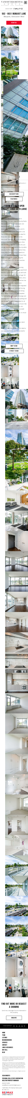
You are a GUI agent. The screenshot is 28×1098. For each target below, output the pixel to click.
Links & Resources (7, 1047)
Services (4, 1042)
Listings (4, 1038)
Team (3, 1035)
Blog (3, 1052)
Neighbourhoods (7, 1040)
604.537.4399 (8, 9)
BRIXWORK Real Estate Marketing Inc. (9, 1071)
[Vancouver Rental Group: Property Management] (12, 3)
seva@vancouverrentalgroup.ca (11, 1085)
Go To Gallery (14, 173)
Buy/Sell (5, 1050)
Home (3, 1033)
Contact (4, 1045)
